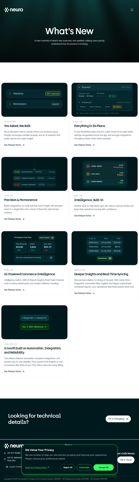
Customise (84, 467)
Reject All (68, 467)
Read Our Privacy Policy (36, 467)
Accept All (103, 467)
